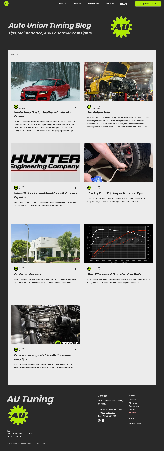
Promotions (134, 406)
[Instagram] (99, 420)
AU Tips (132, 412)
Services (132, 399)
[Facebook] (103, 420)
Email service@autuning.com (110, 409)
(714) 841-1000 (108, 412)
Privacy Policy (135, 423)
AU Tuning (29, 399)
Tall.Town (41, 443)
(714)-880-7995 (109, 416)
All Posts (14, 54)
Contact (132, 409)
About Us (133, 403)
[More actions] (76, 106)
